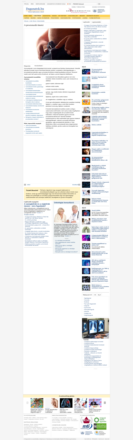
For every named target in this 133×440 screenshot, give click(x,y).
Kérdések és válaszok (93, 15)
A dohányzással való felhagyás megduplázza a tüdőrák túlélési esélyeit (95, 364)
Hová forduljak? (73, 15)
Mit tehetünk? (62, 15)
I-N (95, 295)
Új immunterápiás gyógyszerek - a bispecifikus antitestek (94, 36)
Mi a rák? (42, 419)
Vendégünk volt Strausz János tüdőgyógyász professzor (93, 361)
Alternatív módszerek (56, 428)
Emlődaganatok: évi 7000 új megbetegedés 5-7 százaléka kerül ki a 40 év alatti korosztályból (100, 271)
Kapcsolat (107, 438)
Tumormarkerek (74, 420)
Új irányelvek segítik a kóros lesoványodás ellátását (100, 108)
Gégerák (86, 305)
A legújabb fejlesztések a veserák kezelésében (37, 231)
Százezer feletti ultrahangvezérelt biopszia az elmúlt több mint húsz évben (100, 201)
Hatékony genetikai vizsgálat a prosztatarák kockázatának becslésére (36, 244)
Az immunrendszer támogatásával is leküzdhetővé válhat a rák (99, 158)
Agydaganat (87, 298)
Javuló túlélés (96, 210)
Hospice (26, 419)
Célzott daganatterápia (68, 427)
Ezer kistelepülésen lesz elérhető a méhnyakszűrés (79, 411)
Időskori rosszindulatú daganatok (31, 430)
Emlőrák (33, 18)
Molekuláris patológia (65, 419)
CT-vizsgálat (55, 417)
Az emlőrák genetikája (31, 220)
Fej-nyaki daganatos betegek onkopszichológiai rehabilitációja (100, 192)
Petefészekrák (76, 18)
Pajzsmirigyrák (43, 431)
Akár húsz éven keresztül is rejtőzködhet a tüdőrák (65, 411)
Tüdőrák (26, 18)
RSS (70, 4)
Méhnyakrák (30, 431)
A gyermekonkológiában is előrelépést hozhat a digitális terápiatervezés (100, 134)
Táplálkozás (72, 430)
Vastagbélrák (43, 433)
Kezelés (54, 15)
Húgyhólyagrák (88, 315)
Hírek (32, 4)
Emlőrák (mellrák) (38, 424)
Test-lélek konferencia (37, 408)
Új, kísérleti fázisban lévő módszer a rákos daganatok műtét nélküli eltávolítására (36, 233)
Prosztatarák (55, 18)
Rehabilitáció (65, 430)
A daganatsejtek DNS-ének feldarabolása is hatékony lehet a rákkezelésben (100, 237)
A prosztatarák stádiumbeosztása (34, 104)
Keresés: (75, 4)
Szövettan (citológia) (65, 420)
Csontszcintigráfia (62, 417)
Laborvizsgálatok (56, 419)
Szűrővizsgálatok (79, 408)
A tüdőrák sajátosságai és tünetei (93, 341)
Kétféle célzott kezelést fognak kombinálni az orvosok (95, 411)
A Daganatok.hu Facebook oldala (56, 4)
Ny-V (99, 295)
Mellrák (34, 417)
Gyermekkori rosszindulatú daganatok (32, 427)
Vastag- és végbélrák (43, 18)
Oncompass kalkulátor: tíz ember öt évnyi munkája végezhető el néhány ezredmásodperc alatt (100, 143)
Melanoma (91, 408)
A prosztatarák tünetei (31, 94)
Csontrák (86, 300)
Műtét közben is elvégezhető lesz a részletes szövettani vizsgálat (100, 286)
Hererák (86, 311)
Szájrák (33, 433)
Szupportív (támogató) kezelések (69, 428)
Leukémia (85, 18)
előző (28, 184)
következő (75, 184)
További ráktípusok (94, 18)
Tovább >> (40, 212)
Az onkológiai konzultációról (62, 240)
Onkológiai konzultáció (64, 203)
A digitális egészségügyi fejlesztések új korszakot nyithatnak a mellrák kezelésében (99, 119)
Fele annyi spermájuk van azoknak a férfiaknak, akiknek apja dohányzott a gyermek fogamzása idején (100, 279)
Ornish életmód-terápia (42, 417)
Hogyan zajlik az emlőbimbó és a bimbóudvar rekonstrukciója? (100, 150)
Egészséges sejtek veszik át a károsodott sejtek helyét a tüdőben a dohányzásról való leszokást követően (100, 229)
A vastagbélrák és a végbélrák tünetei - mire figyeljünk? (37, 205)
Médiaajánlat (94, 438)
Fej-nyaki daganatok (90, 304)
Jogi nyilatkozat (87, 438)
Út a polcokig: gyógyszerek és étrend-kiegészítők (100, 100)
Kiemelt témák (28, 15)
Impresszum (101, 438)
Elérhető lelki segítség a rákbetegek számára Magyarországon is (37, 411)
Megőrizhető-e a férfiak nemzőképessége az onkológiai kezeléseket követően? (99, 168)
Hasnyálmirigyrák (66, 18)
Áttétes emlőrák (96, 124)
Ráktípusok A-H (87, 295)
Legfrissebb (86, 22)
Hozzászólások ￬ (39, 65)
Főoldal (26, 4)
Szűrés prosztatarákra (31, 125)
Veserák (26, 434)
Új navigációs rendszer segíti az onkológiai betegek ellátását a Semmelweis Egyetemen (36, 241)
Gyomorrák (87, 307)
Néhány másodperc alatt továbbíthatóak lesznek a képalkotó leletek (99, 220)
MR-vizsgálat (73, 419)
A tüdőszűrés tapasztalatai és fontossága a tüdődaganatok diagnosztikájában (92, 357)
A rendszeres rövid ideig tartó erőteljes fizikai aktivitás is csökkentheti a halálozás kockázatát (36, 238)
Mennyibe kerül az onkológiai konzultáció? (66, 252)
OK (99, 4)
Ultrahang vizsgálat (56, 422)
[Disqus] (52, 160)
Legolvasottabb (96, 22)
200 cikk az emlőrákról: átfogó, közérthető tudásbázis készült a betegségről (99, 262)
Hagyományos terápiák (57, 427)
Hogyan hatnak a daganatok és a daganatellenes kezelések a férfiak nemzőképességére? (100, 184)
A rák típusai (37, 15)
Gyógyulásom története (33, 419)
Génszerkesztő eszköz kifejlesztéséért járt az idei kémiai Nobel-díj (100, 253)
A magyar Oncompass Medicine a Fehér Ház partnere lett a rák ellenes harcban (36, 217)
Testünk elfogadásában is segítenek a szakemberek (51, 411)
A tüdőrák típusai (89, 343)
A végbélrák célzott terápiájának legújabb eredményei (98, 86)
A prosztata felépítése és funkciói (34, 85)
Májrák (25, 431)
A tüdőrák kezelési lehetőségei (93, 349)
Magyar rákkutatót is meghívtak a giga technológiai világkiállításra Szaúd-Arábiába (36, 222)
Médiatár (82, 15)
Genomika (69, 417)
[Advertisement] (95, 380)
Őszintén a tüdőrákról (90, 351)
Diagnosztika (46, 15)
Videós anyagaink (40, 4)
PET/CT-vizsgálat (56, 420)
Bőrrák (31, 424)
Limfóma (46, 430)
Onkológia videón (27, 417)
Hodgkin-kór (87, 313)
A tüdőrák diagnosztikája (91, 348)
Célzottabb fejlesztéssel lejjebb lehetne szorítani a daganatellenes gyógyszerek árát (100, 176)
